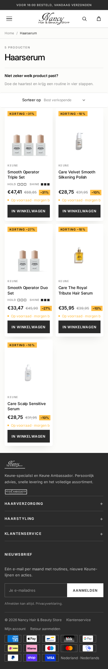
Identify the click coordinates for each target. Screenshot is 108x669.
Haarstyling (20, 518)
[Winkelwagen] (98, 18)
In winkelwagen (29, 211)
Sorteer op (31, 100)
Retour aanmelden (45, 629)
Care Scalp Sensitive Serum (26, 406)
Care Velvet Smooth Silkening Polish (77, 174)
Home (9, 33)
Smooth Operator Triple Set (23, 174)
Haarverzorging (24, 503)
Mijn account (15, 629)
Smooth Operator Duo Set (27, 290)
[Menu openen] (9, 18)
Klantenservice (23, 533)
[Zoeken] (84, 18)
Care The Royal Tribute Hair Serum (75, 290)
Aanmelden (85, 590)
